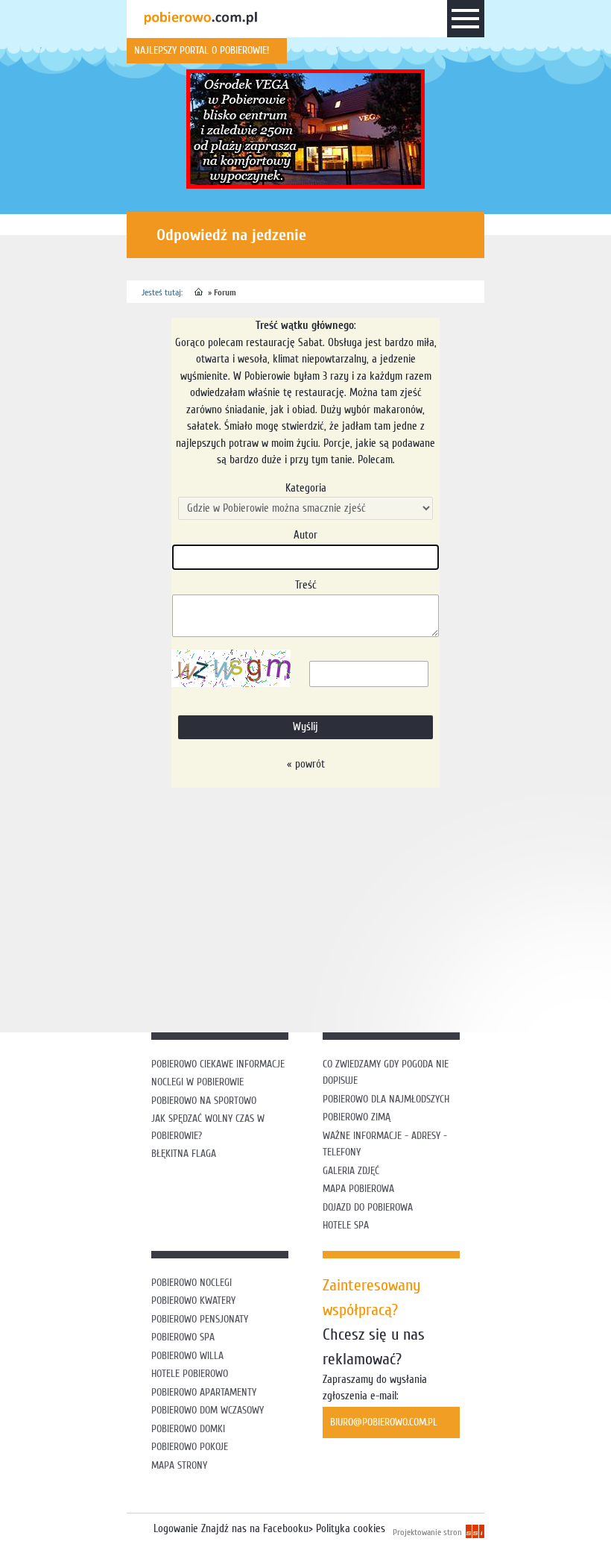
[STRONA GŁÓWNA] (199, 292)
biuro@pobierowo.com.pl (383, 1422)
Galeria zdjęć (351, 1170)
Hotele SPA (346, 1225)
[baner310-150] (305, 129)
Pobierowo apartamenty (203, 1392)
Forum (225, 292)
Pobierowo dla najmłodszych (386, 1099)
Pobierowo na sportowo (203, 1100)
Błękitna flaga (183, 1153)
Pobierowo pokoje (189, 1446)
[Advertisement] (369, 907)
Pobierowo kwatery (193, 1300)
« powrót (306, 764)
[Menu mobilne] (465, 21)
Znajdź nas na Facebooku (254, 1528)
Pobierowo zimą (356, 1117)
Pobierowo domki (188, 1428)
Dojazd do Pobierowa (368, 1207)
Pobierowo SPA (183, 1337)
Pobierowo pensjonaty (199, 1319)
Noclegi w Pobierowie (197, 1082)
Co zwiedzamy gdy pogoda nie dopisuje (386, 1073)
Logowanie (175, 1528)
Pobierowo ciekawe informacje (218, 1064)
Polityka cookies (350, 1528)
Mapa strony (179, 1465)
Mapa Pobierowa (358, 1188)
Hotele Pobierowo (189, 1373)
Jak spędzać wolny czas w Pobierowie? (208, 1127)
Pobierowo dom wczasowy (207, 1410)
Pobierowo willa (189, 1355)
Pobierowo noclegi (191, 1282)
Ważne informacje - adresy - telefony (385, 1144)
